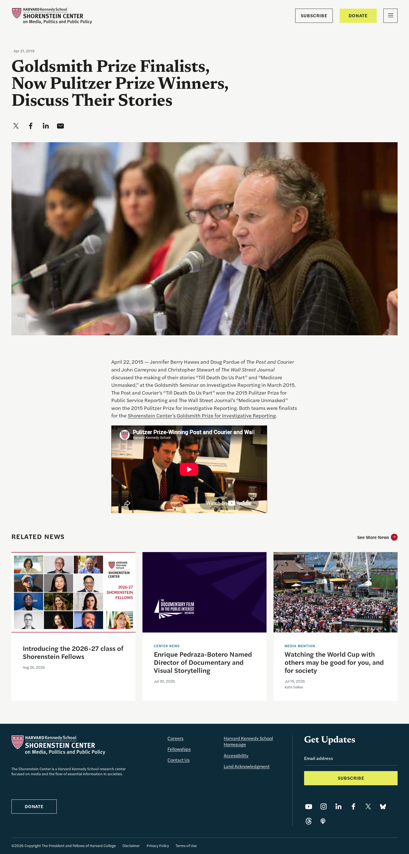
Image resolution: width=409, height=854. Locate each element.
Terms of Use (186, 845)
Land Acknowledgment (247, 766)
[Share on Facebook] (353, 806)
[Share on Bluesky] (383, 806)
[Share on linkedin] (45, 126)
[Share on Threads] (308, 821)
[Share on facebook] (30, 126)
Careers (175, 738)
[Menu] (390, 16)
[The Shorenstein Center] (51, 15)
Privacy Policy (158, 845)
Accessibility (236, 755)
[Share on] (323, 821)
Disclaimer (131, 845)
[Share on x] (16, 126)
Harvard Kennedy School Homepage (248, 741)
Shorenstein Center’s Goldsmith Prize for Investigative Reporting (202, 415)
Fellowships (179, 749)
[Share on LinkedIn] (338, 806)
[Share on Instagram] (323, 806)
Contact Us (178, 760)
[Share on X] (368, 806)
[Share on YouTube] (308, 806)
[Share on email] (60, 126)
